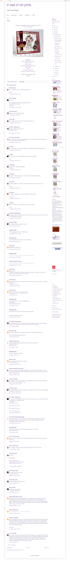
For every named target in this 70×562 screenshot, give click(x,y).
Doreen (10, 119)
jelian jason (11, 330)
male (54, 297)
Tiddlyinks (55, 303)
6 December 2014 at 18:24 (14, 286)
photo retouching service (14, 405)
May (56, 72)
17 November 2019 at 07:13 (15, 413)
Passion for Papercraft (55, 96)
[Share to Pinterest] (23, 81)
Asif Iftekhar (12, 388)
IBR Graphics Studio (13, 397)
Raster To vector (12, 345)
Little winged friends (57, 44)
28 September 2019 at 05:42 (15, 384)
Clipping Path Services (27, 540)
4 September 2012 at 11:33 (14, 123)
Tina (10, 146)
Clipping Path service (13, 293)
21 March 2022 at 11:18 (14, 483)
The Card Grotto (56, 81)
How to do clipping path (14, 411)
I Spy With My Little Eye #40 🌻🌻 (59, 98)
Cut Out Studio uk (13, 436)
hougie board (56, 294)
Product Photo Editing (33, 324)
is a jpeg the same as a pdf (18, 504)
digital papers (56, 290)
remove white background (14, 303)
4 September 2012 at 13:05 (15, 150)
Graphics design (12, 510)
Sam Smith (11, 533)
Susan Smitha (12, 379)
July (56, 68)
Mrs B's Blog (56, 151)
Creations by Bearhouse (56, 174)
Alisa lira (11, 487)
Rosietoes (11, 88)
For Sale (33, 15)
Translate (59, 314)
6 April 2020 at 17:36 (13, 432)
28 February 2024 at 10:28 (14, 505)
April (56, 74)
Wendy (10, 165)
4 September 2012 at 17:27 (14, 188)
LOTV (54, 295)
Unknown (11, 279)
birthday (55, 287)
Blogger (37, 555)
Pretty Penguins (58, 62)
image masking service (14, 373)
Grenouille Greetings (13, 213)
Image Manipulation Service (15, 463)
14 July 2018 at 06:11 (13, 347)
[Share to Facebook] (22, 81)
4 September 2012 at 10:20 (15, 94)
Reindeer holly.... (58, 56)
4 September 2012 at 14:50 (15, 177)
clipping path (12, 302)
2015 (55, 27)
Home (7, 15)
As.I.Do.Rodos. (12, 111)
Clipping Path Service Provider (34, 447)
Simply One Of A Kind (56, 103)
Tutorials (21, 15)
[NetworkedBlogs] (58, 248)
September (57, 38)
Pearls (28, 68)
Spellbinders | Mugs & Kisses (59, 83)
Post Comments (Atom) (18, 550)
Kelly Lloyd (11, 98)
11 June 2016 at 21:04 (13, 305)
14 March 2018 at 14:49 (14, 337)
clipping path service (13, 344)
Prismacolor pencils (57, 300)
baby (54, 286)
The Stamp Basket (28, 27)
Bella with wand (58, 48)
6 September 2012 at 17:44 (15, 241)
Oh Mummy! (57, 46)
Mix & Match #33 (59, 143)
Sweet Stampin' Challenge (59, 124)
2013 (55, 31)
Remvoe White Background (15, 324)
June (56, 70)
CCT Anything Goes (59, 130)
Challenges (27, 15)
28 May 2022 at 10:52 (14, 492)
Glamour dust (28, 64)
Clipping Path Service (13, 284)
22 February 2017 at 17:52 (14, 317)
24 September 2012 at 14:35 (15, 275)
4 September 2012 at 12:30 (15, 142)
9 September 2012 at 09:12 (15, 257)
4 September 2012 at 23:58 (15, 218)
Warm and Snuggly (57, 52)
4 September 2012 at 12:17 (14, 133)
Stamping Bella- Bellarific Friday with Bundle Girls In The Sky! (57, 90)
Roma (10, 174)
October (57, 36)
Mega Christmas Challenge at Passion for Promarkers (57, 138)
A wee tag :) (57, 58)
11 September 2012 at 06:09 (15, 265)
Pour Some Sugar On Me (57, 122)
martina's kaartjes (13, 127)
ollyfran (10, 269)
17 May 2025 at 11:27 (13, 542)
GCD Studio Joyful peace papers (28, 66)
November (57, 35)
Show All (61, 147)
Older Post (46, 548)
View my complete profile (56, 22)
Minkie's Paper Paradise (56, 134)
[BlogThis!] (20, 81)
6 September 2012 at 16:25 (15, 234)
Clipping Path (25, 324)
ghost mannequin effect (22, 420)
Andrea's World (56, 128)
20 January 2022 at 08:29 (15, 466)
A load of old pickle (19, 5)
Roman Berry (12, 479)
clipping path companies (14, 490)
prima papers (56, 298)
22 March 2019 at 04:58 (14, 375)
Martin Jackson (12, 445)
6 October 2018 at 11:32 (14, 355)
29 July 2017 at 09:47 (13, 326)
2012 (55, 33)
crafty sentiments (57, 289)
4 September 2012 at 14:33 (14, 170)
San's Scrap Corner (57, 142)
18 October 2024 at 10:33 (14, 513)
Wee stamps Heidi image (28, 61)
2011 (55, 76)
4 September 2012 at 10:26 (15, 107)
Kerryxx (54, 20)
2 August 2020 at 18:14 (14, 441)
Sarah (10, 182)
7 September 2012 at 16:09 (15, 249)
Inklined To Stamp (57, 181)
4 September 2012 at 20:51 (15, 198)
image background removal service (16, 462)
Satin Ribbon (28, 67)
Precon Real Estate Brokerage (15, 417)
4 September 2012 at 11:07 (14, 115)
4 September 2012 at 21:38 (15, 209)
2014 (55, 29)
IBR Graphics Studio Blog (14, 408)
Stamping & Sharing (57, 115)
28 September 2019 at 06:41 (15, 393)
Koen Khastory (12, 470)
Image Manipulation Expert (15, 368)
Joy (58, 104)
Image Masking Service (14, 261)
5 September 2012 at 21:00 (15, 226)
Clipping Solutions (13, 341)
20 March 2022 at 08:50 (14, 475)
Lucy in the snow (58, 55)
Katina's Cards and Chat (57, 189)
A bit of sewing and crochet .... (58, 41)
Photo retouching (16, 391)
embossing (55, 292)
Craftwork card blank (28, 70)
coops (10, 192)
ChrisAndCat (11, 222)
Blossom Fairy (58, 60)
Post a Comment (12, 545)
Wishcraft (55, 159)
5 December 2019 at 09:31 (14, 423)
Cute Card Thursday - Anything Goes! (59, 111)
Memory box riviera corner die (28, 71)
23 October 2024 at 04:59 (14, 529)
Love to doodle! (56, 196)
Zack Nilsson (12, 453)
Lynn (10, 203)
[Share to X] (21, 81)
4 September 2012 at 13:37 (14, 160)
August (56, 66)
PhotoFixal (11, 527)
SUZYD (10, 246)
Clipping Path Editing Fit (14, 496)
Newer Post (9, 548)
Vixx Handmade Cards (56, 166)
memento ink (28, 63)
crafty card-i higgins (57, 109)
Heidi (56, 64)
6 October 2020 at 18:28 (14, 449)
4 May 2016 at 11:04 (13, 295)
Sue (10, 154)
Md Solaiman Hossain (14, 321)
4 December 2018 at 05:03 (14, 364)
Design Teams (14, 15)
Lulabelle (56, 50)
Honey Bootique (56, 87)
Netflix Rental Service (57, 309)
